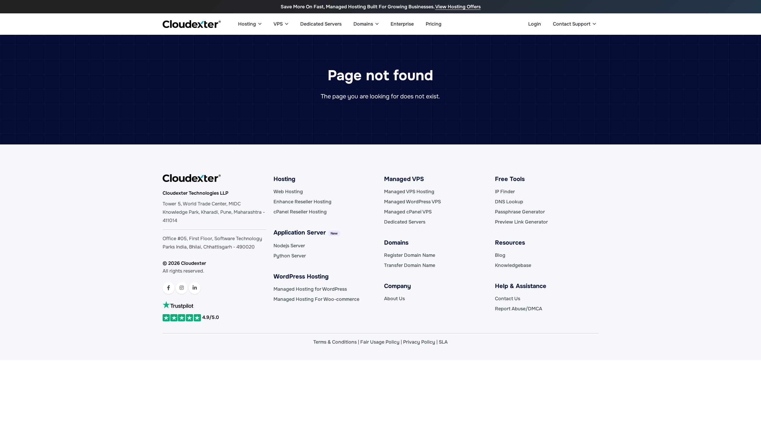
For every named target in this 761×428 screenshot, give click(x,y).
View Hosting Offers (458, 7)
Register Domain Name (409, 255)
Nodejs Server (289, 246)
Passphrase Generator (520, 212)
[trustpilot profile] (214, 305)
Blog (500, 255)
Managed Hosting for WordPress (310, 289)
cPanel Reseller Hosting (300, 212)
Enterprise (402, 24)
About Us (394, 298)
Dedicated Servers (321, 24)
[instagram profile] (182, 288)
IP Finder (505, 191)
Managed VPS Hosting (409, 191)
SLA (443, 342)
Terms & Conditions (335, 342)
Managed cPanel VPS (408, 212)
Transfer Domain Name (409, 265)
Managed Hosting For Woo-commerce (316, 299)
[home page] (192, 24)
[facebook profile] (168, 288)
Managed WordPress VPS (412, 202)
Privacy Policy (419, 342)
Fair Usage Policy (380, 342)
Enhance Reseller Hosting (302, 202)
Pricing (433, 24)
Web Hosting (288, 191)
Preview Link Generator (521, 222)
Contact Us (507, 298)
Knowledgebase (513, 265)
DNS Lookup (509, 202)
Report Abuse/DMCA (518, 309)
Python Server (289, 256)
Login (534, 24)
